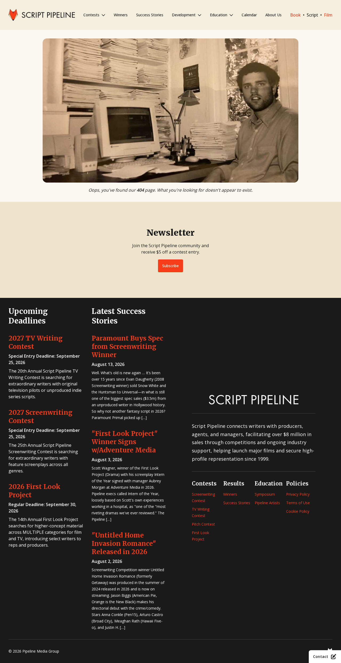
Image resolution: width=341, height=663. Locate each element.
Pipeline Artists (267, 502)
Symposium (265, 494)
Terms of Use (298, 502)
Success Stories (149, 14)
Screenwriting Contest (203, 497)
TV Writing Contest (200, 512)
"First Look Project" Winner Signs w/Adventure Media (125, 441)
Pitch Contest (203, 524)
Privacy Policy (298, 494)
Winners (121, 14)
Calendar (249, 14)
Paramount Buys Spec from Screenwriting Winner (127, 346)
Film (328, 15)
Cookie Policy (297, 511)
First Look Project (200, 536)
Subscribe (170, 265)
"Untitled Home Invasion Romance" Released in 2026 (124, 543)
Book (295, 15)
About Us (273, 14)
